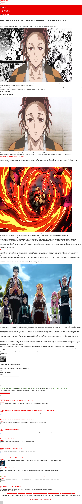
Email (1, 377)
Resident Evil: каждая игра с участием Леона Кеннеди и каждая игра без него (17, 419)
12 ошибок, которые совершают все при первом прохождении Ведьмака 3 (17, 400)
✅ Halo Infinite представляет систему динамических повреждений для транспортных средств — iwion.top (23, 476)
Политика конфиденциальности (25, 493)
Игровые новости (6, 10)
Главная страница (4, 17)
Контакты (14, 493)
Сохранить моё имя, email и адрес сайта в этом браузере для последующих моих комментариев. (23, 390)
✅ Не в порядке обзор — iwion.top (7, 467)
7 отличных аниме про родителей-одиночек (10, 429)
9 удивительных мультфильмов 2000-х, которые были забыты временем (16, 457)
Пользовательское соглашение (40, 493)
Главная (6, 8)
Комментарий (3, 385)
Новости (4, 7)
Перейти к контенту (4, 0)
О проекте (9, 493)
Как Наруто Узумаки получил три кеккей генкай (11, 448)
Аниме (3, 6)
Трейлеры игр (5, 14)
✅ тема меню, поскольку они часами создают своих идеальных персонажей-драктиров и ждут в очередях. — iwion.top (27, 410)
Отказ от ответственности (53, 493)
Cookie (73, 493)
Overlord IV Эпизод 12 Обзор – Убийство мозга (10, 486)
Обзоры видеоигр (6, 11)
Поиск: (1, 3)
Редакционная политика (65, 493)
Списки (4, 13)
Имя (1, 374)
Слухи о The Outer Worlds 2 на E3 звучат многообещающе (13, 438)
